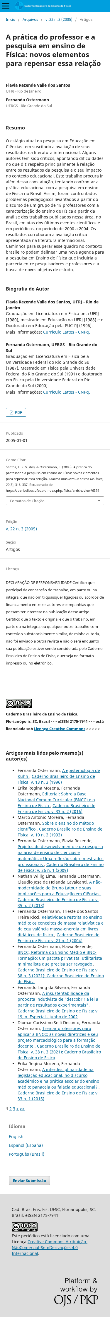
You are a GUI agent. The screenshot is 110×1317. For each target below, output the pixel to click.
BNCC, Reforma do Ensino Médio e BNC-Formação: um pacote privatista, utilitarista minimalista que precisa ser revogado (60, 958)
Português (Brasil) (26, 1154)
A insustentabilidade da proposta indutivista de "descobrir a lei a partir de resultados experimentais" (58, 999)
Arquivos (30, 19)
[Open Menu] (6, 6)
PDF (18, 412)
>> (22, 1108)
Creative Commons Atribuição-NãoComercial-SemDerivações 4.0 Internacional (49, 1247)
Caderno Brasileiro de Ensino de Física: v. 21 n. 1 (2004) (58, 937)
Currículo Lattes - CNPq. (66, 332)
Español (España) (26, 1145)
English (16, 1136)
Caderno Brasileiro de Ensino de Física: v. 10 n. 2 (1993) (60, 832)
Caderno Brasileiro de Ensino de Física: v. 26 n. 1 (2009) (61, 867)
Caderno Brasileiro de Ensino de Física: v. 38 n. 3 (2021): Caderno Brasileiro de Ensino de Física (61, 975)
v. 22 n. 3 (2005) (58, 19)
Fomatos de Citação (27, 500)
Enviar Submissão (29, 1180)
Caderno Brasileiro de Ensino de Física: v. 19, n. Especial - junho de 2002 (58, 1013)
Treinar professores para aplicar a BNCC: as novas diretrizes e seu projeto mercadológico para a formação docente (58, 1037)
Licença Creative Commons (59, 728)
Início (10, 19)
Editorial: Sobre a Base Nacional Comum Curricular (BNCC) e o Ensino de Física (56, 799)
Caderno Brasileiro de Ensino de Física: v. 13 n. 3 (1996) (56, 779)
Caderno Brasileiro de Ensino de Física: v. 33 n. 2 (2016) (56, 808)
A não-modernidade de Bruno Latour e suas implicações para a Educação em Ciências (60, 887)
